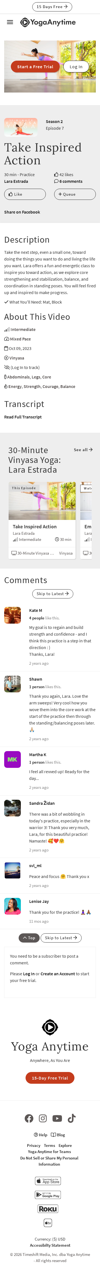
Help (42, 1134)
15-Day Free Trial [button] (50, 1078)
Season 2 (54, 121)
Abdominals (18, 377)
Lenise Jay (39, 901)
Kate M (35, 610)
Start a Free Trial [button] (35, 66)
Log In (29, 973)
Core (46, 377)
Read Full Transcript (23, 417)
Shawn (35, 679)
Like (17, 194)
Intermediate (23, 329)
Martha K (37, 754)
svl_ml (35, 865)
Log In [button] (76, 66)
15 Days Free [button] (50, 6)
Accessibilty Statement (50, 1245)
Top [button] (31, 937)
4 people (36, 618)
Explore (65, 1145)
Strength (32, 386)
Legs (36, 377)
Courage (50, 386)
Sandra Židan (42, 803)
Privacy (33, 1145)
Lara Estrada (16, 181)
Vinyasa (16, 358)
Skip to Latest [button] (51, 593)
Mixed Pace (20, 339)
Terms (49, 1145)
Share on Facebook (22, 212)
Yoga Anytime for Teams (49, 1151)
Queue (69, 194)
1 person (36, 686)
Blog (60, 1134)
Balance (67, 386)
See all (81, 449)
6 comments (70, 181)
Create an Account (58, 973)
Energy (15, 386)
